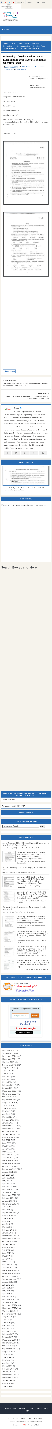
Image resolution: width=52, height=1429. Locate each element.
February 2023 (8, 1120)
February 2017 (8, 1265)
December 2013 (9, 1375)
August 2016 (7, 1282)
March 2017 (7, 1262)
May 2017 (6, 1256)
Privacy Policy (40, 2)
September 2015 (9, 1314)
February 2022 (8, 1155)
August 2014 (7, 1352)
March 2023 (7, 1117)
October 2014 (8, 1346)
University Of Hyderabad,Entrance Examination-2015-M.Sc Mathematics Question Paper (24, 489)
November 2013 (9, 1378)
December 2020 (9, 1195)
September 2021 (9, 1169)
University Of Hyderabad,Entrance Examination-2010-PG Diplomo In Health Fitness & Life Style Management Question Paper (31, 920)
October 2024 (8, 1062)
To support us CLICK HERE (13, 806)
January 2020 (8, 1201)
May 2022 (6, 1146)
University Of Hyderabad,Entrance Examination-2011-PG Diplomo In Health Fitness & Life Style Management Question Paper (31, 880)
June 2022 (6, 1143)
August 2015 (7, 1317)
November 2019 (9, 1204)
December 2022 (9, 1126)
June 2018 (6, 1218)
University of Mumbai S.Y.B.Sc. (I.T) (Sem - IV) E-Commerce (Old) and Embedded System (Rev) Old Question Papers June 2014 (31, 950)
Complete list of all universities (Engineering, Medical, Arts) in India (25, 908)
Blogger (26, 1411)
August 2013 (7, 1383)
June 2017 (6, 1253)
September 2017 (9, 1244)
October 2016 (8, 1276)
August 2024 (7, 1068)
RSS (13, 1010)
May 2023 (6, 1111)
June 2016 (6, 1288)
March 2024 (7, 1082)
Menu (6, 29)
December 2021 (9, 1160)
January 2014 (7, 1372)
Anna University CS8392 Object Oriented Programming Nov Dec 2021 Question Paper (26, 844)
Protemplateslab (35, 1422)
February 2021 (8, 1189)
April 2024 (6, 1079)
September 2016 (9, 1279)
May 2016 (6, 1291)
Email (37, 1009)
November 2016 (9, 1273)
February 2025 (8, 1050)
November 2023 (9, 1094)
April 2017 (6, 1259)
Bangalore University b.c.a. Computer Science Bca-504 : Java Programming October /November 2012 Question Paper (33, 963)
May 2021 (6, 1181)
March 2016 (7, 1296)
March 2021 (7, 1186)
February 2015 (8, 1334)
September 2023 (9, 1100)
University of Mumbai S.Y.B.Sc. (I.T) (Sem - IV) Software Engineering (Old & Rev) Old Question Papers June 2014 (32, 935)
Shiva (16, 408)
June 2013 (6, 1386)
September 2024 (9, 1065)
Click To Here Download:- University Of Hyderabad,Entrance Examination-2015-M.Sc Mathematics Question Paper (25, 122)
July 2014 (6, 1354)
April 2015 (6, 1328)
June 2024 (6, 1074)
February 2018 (8, 1230)
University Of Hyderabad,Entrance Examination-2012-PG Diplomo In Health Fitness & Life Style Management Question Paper (31, 855)
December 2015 (9, 1305)
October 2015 (8, 1311)
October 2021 (8, 1166)
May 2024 (6, 1076)
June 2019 (6, 1207)
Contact (29, 2)
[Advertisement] (15, 80)
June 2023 (6, 1108)
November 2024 (9, 1059)
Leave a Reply (21, 69)
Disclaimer (20, 2)
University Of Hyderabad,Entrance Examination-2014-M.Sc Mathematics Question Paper (26, 397)
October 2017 (8, 1241)
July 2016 (6, 1285)
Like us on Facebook (28, 1023)
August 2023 (7, 1102)
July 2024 (6, 1071)
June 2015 (6, 1323)
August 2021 (7, 1172)
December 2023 (9, 1091)
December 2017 (9, 1236)
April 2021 (6, 1183)
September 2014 (9, 1349)
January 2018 (7, 1233)
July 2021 (6, 1175)
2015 (23, 67)
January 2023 (7, 1123)
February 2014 (8, 1369)
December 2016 (9, 1270)
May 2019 (6, 1210)
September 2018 (9, 1212)
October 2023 (8, 1097)
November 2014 (9, 1343)
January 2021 (7, 1192)
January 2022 (7, 1157)
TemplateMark (33, 1425)
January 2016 (7, 1302)
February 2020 (8, 1198)
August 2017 (7, 1247)
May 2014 (6, 1360)
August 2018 (7, 1215)
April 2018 (6, 1224)
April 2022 (6, 1149)
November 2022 (9, 1129)
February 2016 (8, 1299)
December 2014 (9, 1340)
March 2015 (7, 1331)
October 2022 (8, 1131)
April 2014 (6, 1363)
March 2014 (7, 1366)
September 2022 (9, 1134)
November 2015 (9, 1308)
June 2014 (6, 1357)
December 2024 (9, 1056)
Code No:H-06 (31, 67)
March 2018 (7, 1227)
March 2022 (7, 1152)
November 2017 (9, 1238)
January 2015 (7, 1337)
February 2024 (8, 1085)
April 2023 (6, 1114)
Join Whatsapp (8, 800)
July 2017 (6, 1250)
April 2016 (6, 1294)
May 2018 (6, 1221)
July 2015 (6, 1320)
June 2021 (6, 1178)
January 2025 (7, 1053)
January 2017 (7, 1267)
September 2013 (9, 1380)
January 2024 (8, 1088)
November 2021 (9, 1163)
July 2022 (6, 1140)
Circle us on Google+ (25, 1028)
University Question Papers (29, 1418)
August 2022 (7, 1137)
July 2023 (6, 1105)
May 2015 (6, 1325)
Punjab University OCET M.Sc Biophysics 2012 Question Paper (26, 868)
